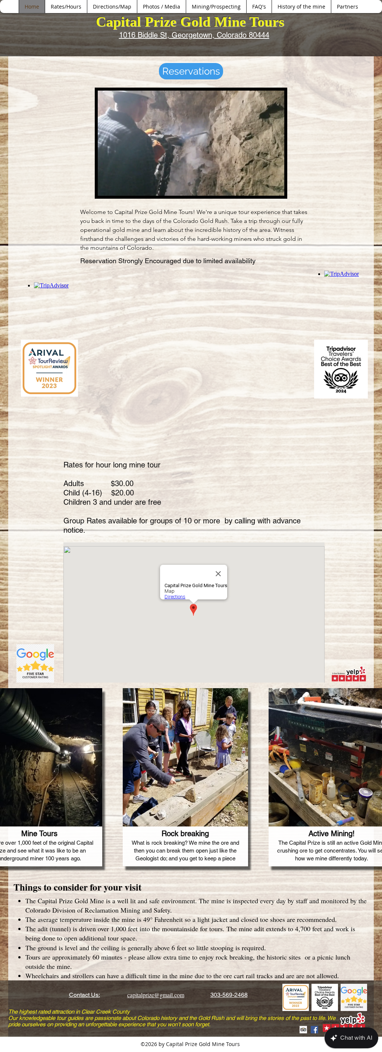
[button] (274, 187)
